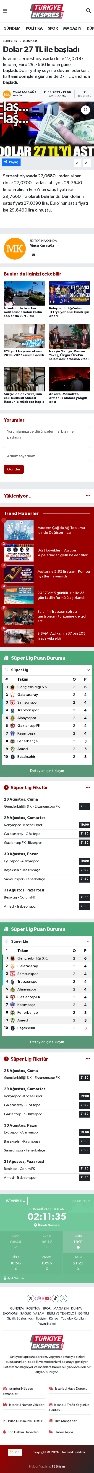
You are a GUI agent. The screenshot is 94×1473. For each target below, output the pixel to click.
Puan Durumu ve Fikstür (25, 1421)
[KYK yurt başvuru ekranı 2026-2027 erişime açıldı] (24, 336)
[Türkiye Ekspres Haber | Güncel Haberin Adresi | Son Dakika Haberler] (47, 11)
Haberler (10, 41)
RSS (17, 1452)
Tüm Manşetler (65, 1421)
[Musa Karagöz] (15, 248)
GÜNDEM (11, 28)
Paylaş (13, 162)
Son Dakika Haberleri (23, 1432)
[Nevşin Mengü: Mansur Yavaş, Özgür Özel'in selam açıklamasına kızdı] (69, 336)
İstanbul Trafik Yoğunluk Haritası (69, 1407)
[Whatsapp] (63, 1298)
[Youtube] (47, 1298)
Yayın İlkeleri (47, 1323)
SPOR (53, 28)
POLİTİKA (34, 28)
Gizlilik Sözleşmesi (20, 1318)
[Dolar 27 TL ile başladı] (47, 129)
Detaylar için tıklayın (47, 771)
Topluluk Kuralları (73, 1318)
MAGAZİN (72, 28)
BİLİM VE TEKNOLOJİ (61, 1313)
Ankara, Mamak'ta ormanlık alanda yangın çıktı (68, 398)
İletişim (41, 1318)
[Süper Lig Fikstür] (88, 788)
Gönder (14, 469)
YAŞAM (38, 1313)
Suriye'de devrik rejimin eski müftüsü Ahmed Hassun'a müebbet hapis (24, 398)
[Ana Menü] (5, 11)
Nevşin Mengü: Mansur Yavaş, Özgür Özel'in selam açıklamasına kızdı (69, 355)
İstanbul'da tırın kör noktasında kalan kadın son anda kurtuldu (23, 312)
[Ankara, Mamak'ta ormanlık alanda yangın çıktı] (69, 379)
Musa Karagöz (42, 245)
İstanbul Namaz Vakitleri (26, 1405)
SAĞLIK (25, 1313)
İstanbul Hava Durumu (71, 1388)
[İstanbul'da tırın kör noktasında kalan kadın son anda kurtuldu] (24, 293)
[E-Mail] (33, 255)
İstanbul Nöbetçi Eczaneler (18, 1391)
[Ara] (88, 11)
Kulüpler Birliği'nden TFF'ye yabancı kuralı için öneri (69, 312)
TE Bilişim (58, 1466)
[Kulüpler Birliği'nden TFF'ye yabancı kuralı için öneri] (69, 293)
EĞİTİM (83, 1313)
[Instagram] (39, 1298)
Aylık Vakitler (15, 1278)
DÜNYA (76, 1308)
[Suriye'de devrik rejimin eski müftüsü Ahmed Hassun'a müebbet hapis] (24, 379)
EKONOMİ (10, 1313)
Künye (53, 1318)
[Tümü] (88, 496)
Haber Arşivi (64, 1432)
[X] (30, 1298)
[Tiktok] (55, 1298)
